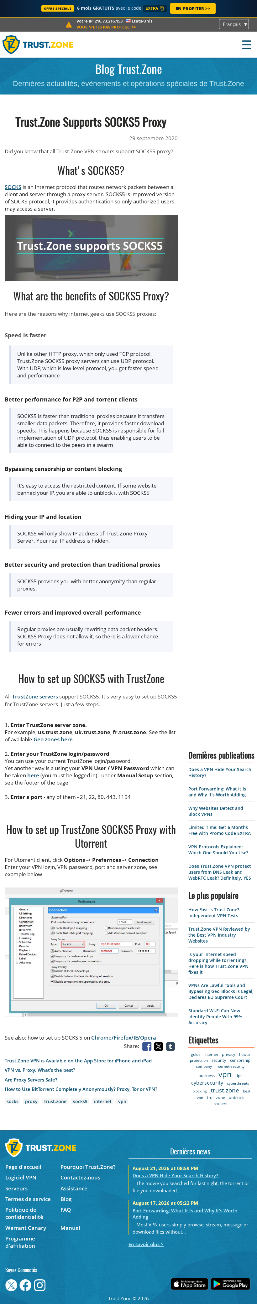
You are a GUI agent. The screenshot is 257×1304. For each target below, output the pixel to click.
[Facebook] (148, 1046)
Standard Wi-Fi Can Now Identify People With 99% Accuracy (215, 1016)
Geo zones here (53, 739)
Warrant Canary (25, 1227)
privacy (228, 1054)
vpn (122, 1101)
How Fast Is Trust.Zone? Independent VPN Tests (213, 912)
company (204, 1066)
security (219, 1060)
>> (106, 27)
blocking (199, 1091)
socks (12, 1101)
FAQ (65, 1209)
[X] (160, 1046)
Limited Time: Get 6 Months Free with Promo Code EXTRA (219, 830)
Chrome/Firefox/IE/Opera (123, 1037)
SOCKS (13, 187)
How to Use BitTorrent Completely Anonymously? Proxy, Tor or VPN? (81, 1089)
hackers (220, 1103)
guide (196, 1054)
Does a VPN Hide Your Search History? (175, 1175)
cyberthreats (238, 1083)
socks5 (80, 1101)
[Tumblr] (172, 1046)
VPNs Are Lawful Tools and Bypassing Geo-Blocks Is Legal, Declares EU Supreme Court (221, 991)
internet (103, 1101)
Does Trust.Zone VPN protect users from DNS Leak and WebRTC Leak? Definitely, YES (219, 872)
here (33, 775)
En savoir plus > (146, 1244)
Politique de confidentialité (24, 1213)
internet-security (230, 1066)
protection (199, 1060)
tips (238, 1075)
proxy (31, 1101)
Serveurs (16, 1188)
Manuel (70, 1227)
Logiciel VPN (20, 1177)
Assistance (73, 1188)
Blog (65, 1199)
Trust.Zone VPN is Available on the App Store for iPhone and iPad (78, 1061)
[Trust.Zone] (38, 45)
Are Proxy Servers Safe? (31, 1080)
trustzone (216, 1097)
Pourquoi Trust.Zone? (88, 1166)
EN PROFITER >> (193, 8)
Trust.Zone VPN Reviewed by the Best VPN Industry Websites (219, 935)
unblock (236, 1097)
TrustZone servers (35, 696)
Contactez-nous (80, 1177)
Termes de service (28, 1199)
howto (244, 1054)
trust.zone (55, 1101)
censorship (240, 1060)
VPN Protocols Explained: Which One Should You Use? (218, 850)
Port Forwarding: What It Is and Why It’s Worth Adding (217, 792)
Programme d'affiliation (20, 1242)
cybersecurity (207, 1082)
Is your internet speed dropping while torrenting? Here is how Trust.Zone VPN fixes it (218, 963)
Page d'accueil (23, 1166)
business (206, 1075)
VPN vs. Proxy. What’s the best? (40, 1070)
